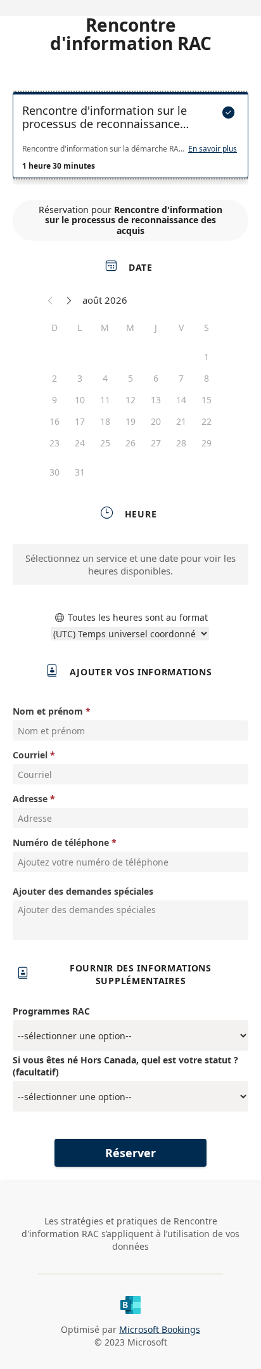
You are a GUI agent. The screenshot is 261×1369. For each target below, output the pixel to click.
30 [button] (54, 472)
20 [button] (156, 421)
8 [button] (206, 378)
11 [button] (105, 400)
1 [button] (206, 357)
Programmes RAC (51, 1011)
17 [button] (80, 421)
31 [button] (80, 472)
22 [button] (206, 421)
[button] (51, 300)
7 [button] (181, 378)
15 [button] (206, 400)
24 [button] (80, 443)
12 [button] (130, 400)
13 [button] (156, 400)
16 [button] (54, 421)
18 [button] (105, 421)
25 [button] (105, 443)
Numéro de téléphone (61, 842)
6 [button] (155, 378)
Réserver (130, 1152)
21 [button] (181, 421)
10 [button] (80, 400)
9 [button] (54, 400)
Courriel (30, 755)
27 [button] (156, 443)
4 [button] (105, 378)
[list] (130, 138)
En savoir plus (212, 149)
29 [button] (206, 443)
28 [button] (181, 443)
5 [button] (130, 378)
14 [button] (181, 400)
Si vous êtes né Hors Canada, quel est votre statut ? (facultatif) (125, 1066)
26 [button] (130, 443)
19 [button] (130, 421)
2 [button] (54, 378)
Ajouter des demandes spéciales (83, 891)
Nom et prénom (48, 711)
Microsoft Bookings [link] (159, 1329)
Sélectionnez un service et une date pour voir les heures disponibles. (130, 564)
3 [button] (79, 378)
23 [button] (54, 443)
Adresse (30, 799)
